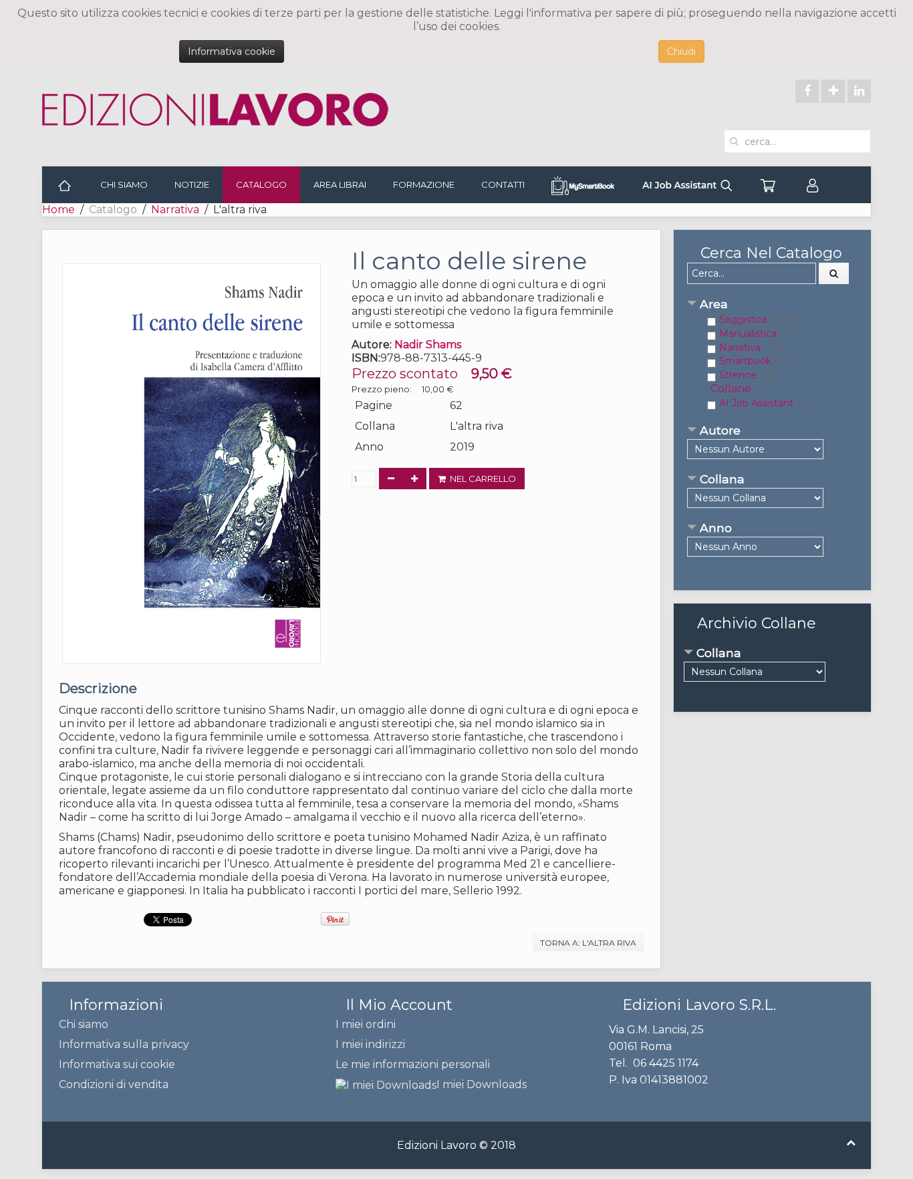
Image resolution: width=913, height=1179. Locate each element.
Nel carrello (481, 478)
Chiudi (681, 51)
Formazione (423, 184)
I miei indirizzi (370, 1044)
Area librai (339, 184)
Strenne (738, 375)
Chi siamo (124, 184)
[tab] (772, 305)
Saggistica (743, 319)
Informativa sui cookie (117, 1064)
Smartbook (745, 361)
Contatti (503, 184)
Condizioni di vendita (113, 1084)
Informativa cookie (231, 51)
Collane (730, 388)
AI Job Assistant (756, 403)
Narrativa (175, 209)
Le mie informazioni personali (413, 1064)
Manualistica (748, 334)
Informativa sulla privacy (124, 1044)
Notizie (191, 184)
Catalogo (261, 184)
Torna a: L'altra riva (588, 943)
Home (58, 209)
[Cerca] (834, 273)
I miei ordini (366, 1024)
